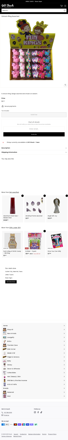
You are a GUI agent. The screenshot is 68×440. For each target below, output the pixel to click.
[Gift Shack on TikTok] (41, 412)
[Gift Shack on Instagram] (35, 412)
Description (6, 148)
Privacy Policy (52, 434)
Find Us (44, 434)
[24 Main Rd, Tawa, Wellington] (34, 291)
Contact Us (23, 434)
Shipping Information (9, 152)
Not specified (14, 192)
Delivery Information (34, 434)
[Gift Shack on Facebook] (38, 412)
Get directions (11, 282)
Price (3, 98)
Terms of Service (7, 436)
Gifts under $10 (14, 228)
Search (16, 434)
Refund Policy (17, 436)
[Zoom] (65, 84)
